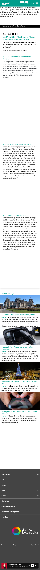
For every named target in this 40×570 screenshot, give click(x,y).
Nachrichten (5, 474)
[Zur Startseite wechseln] (5, 3)
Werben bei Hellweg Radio (10, 512)
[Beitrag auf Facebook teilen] (13, 34)
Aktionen (4, 480)
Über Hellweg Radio (8, 506)
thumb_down (29, 565)
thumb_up (36, 565)
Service (4, 496)
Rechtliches (5, 517)
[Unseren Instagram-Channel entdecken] (38, 545)
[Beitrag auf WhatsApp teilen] (9, 34)
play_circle (32, 565)
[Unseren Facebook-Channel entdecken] (35, 545)
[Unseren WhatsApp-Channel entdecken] (32, 545)
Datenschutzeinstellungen (9, 545)
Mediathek (5, 501)
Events (3, 485)
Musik (3, 490)
